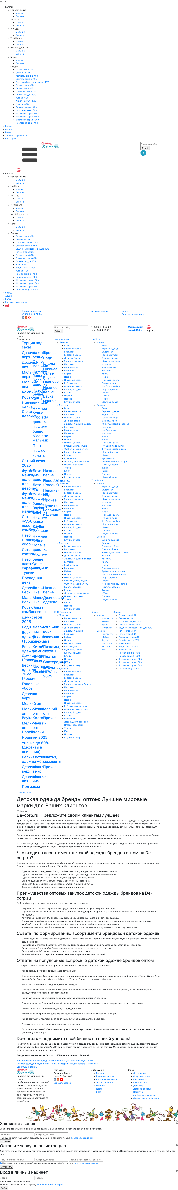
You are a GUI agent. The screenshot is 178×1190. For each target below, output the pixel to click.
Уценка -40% (22, 104)
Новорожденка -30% (26, 110)
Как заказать (140, 1079)
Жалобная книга (104, 1082)
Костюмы (69, 370)
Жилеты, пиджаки (73, 361)
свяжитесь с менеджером (49, 1184)
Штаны (67, 392)
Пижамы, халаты (73, 380)
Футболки (107, 627)
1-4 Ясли (95, 339)
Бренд (8, 126)
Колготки (69, 364)
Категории (10, 138)
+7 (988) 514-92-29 (32, 314)
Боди (67, 345)
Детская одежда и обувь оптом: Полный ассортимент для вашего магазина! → (58, 1063)
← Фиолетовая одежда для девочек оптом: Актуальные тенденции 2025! (55, 1060)
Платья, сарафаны (73, 464)
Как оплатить (140, 1082)
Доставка (138, 1085)
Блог (29, 792)
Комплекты (107, 618)
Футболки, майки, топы (76, 449)
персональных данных (82, 1138)
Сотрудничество (142, 1076)
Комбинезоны (71, 367)
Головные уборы (72, 355)
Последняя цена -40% (27, 123)
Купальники (70, 458)
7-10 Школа (97, 480)
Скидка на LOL (23, 72)
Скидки (117, 612)
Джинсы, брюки (72, 358)
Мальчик (20, 13)
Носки (67, 377)
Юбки (67, 471)
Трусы (105, 624)
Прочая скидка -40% (26, 107)
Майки (105, 621)
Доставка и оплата (31, 311)
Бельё (94, 612)
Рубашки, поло (71, 383)
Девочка (20, 16)
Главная (21, 792)
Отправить (6, 1166)
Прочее (68, 398)
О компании (139, 1073)
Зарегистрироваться (16, 135)
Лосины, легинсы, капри (76, 461)
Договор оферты (142, 1088)
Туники (68, 467)
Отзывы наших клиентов (146, 1098)
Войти (8, 132)
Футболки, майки (73, 386)
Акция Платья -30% (26, 101)
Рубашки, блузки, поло (76, 706)
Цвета (99, 1088)
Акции (8, 129)
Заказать (5, 1141)
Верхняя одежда (72, 348)
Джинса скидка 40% (26, 91)
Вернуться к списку (27, 1066)
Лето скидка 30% (25, 69)
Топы (104, 649)
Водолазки (69, 351)
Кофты (67, 373)
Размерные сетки (105, 1076)
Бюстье (106, 646)
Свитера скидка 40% (26, 79)
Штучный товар (72, 402)
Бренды (100, 1073)
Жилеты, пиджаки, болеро (77, 424)
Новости (100, 1085)
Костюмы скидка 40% (27, 75)
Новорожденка (61, 339)
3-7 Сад (58, 480)
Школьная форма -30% (27, 113)
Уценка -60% (22, 97)
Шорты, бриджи (72, 389)
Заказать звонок (99, 311)
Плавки (68, 395)
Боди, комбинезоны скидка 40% (32, 82)
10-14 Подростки (62, 612)
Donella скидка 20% (26, 94)
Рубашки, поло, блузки (76, 445)
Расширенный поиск (106, 1079)
